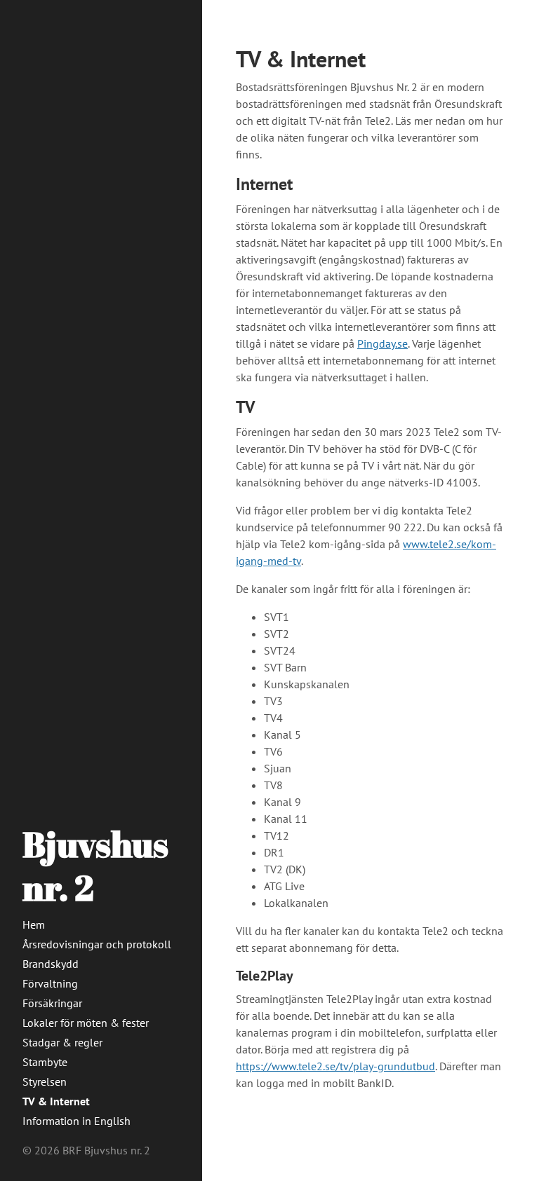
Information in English (76, 1121)
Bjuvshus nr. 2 (95, 865)
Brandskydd (50, 964)
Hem (33, 924)
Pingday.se (382, 343)
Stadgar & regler (62, 1042)
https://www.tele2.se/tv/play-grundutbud (335, 1066)
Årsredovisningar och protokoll (96, 944)
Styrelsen (44, 1081)
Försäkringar (52, 1003)
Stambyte (44, 1062)
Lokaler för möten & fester (85, 1023)
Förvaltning (50, 983)
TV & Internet (56, 1101)
